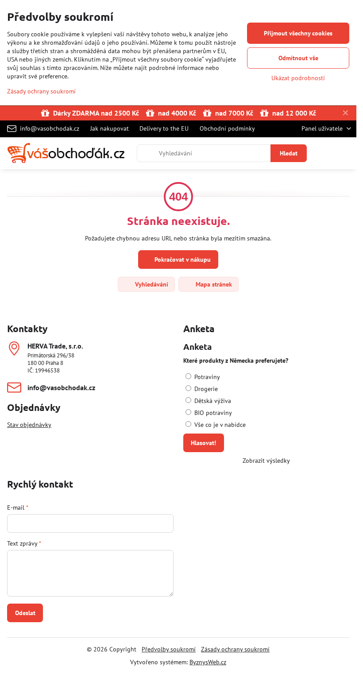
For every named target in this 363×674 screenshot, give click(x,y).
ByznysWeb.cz (207, 662)
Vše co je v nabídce (219, 425)
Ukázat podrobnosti (298, 78)
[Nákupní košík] (324, 153)
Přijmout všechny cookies (298, 33)
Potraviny (206, 377)
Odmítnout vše (298, 58)
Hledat (288, 153)
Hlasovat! (203, 443)
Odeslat (25, 613)
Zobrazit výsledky (266, 461)
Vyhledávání (150, 284)
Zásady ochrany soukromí (235, 649)
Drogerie (205, 389)
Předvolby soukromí (169, 649)
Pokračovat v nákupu (182, 259)
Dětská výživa (212, 401)
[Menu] (345, 153)
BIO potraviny (212, 413)
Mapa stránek (213, 284)
